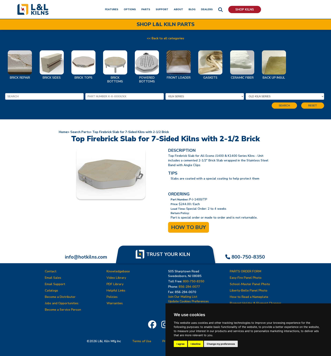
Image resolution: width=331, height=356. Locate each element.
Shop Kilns (244, 9)
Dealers (207, 9)
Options (130, 9)
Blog (192, 9)
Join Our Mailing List (182, 297)
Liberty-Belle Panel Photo (248, 290)
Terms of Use (141, 341)
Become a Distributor (60, 297)
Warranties (115, 303)
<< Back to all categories (165, 38)
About (178, 9)
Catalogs (51, 290)
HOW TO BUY (188, 227)
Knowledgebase (118, 271)
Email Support (55, 284)
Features (111, 9)
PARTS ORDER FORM (245, 271)
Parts (145, 9)
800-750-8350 (248, 257)
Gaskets (210, 78)
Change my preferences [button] (221, 343)
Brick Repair (20, 78)
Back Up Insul (274, 78)
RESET (312, 105)
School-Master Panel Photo (250, 284)
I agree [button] (180, 343)
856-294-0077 (189, 287)
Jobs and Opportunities (61, 303)
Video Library (116, 278)
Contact (50, 271)
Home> (64, 132)
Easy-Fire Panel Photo (246, 278)
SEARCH (284, 105)
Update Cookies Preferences (188, 301)
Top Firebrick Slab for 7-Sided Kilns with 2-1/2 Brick (130, 132)
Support (162, 9)
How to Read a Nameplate (249, 297)
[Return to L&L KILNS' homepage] (33, 9)
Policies (112, 297)
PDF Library (115, 284)
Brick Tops (83, 78)
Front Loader (178, 78)
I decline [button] (195, 343)
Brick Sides (52, 78)
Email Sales (53, 278)
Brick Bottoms (115, 79)
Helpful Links (116, 290)
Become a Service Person (63, 310)
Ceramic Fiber (242, 78)
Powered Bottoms (147, 79)
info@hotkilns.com (86, 257)
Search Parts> (81, 132)
